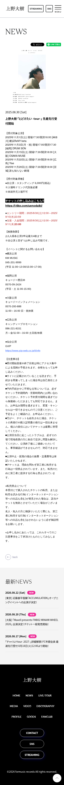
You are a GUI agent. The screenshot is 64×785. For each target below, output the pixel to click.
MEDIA (14, 706)
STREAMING (36, 8)
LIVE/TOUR (45, 695)
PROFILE (17, 716)
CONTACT (32, 733)
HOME (16, 695)
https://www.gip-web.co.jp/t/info (22, 350)
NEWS (29, 695)
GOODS (31, 716)
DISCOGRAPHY (45, 706)
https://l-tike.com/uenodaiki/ (23, 206)
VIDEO (27, 706)
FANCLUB (46, 716)
